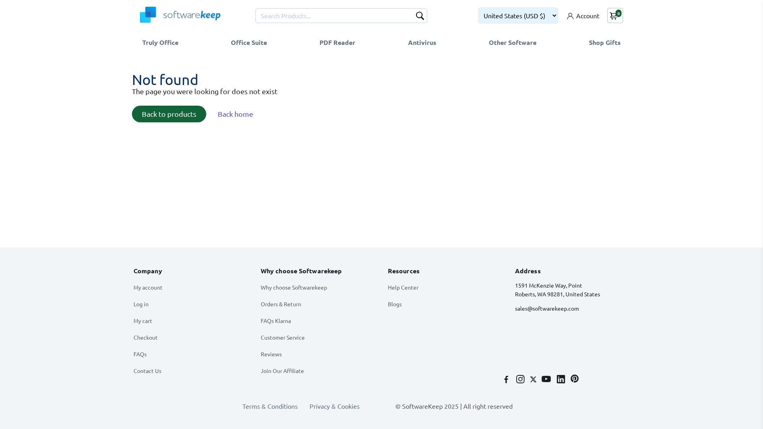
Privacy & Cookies (335, 406)
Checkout (146, 337)
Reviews (271, 354)
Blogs (395, 303)
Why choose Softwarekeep (294, 287)
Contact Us (147, 370)
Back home (235, 114)
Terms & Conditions (270, 406)
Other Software (512, 42)
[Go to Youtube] (547, 380)
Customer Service (283, 337)
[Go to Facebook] (507, 380)
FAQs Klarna (276, 320)
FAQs (140, 354)
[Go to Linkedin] (561, 380)
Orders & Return (281, 303)
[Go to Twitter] (534, 380)
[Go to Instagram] (521, 380)
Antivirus (422, 42)
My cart (143, 320)
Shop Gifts (605, 42)
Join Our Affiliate (282, 370)
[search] (420, 17)
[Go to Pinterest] (575, 380)
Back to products (169, 114)
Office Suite (249, 42)
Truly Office (160, 42)
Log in (141, 303)
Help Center (403, 287)
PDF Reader (337, 42)
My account (148, 287)
